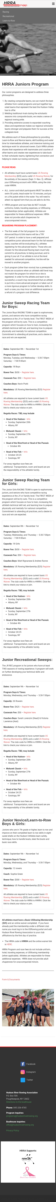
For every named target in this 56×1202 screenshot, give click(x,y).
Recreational (8, 16)
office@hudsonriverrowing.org (20, 1125)
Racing (6, 12)
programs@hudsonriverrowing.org (22, 1116)
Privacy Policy (12, 1130)
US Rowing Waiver (41, 176)
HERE (9, 944)
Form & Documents (11, 979)
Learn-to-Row (9, 20)
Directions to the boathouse (18, 1102)
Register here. (28, 372)
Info (28, 419)
